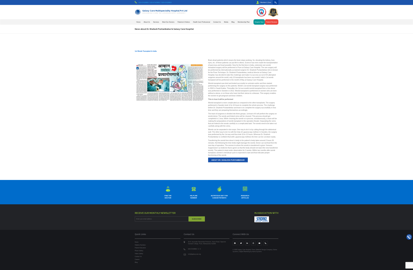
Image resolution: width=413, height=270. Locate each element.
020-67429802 (155, 2)
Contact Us (138, 256)
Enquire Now (259, 22)
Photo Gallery (139, 250)
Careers (137, 259)
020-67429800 (144, 2)
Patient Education (140, 248)
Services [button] (156, 22)
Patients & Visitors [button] (184, 22)
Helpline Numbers (140, 245)
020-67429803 (167, 2)
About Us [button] (147, 22)
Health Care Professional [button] (201, 22)
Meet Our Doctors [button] (168, 22)
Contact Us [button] (217, 22)
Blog (232, 22)
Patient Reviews (271, 22)
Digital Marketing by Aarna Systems (250, 251)
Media (226, 22)
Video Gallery (139, 253)
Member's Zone (265, 2)
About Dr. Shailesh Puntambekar (228, 160)
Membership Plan (244, 22)
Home (138, 22)
